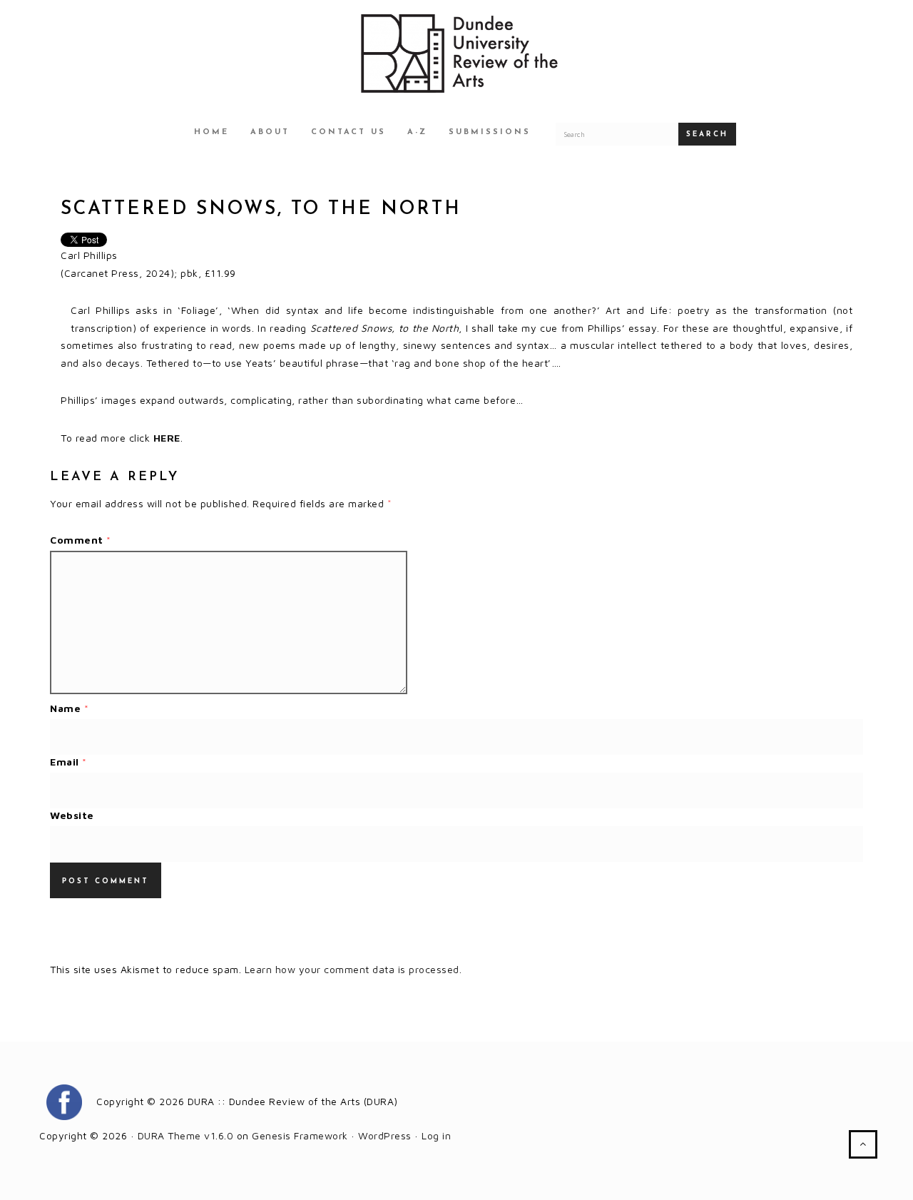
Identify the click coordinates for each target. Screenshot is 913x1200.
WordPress (385, 1135)
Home (211, 132)
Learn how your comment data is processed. (353, 969)
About (270, 132)
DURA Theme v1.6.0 (186, 1135)
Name (69, 708)
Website (72, 815)
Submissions (490, 132)
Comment (80, 540)
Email (68, 762)
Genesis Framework (300, 1135)
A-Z (417, 132)
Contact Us (348, 132)
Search (707, 134)
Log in (436, 1135)
